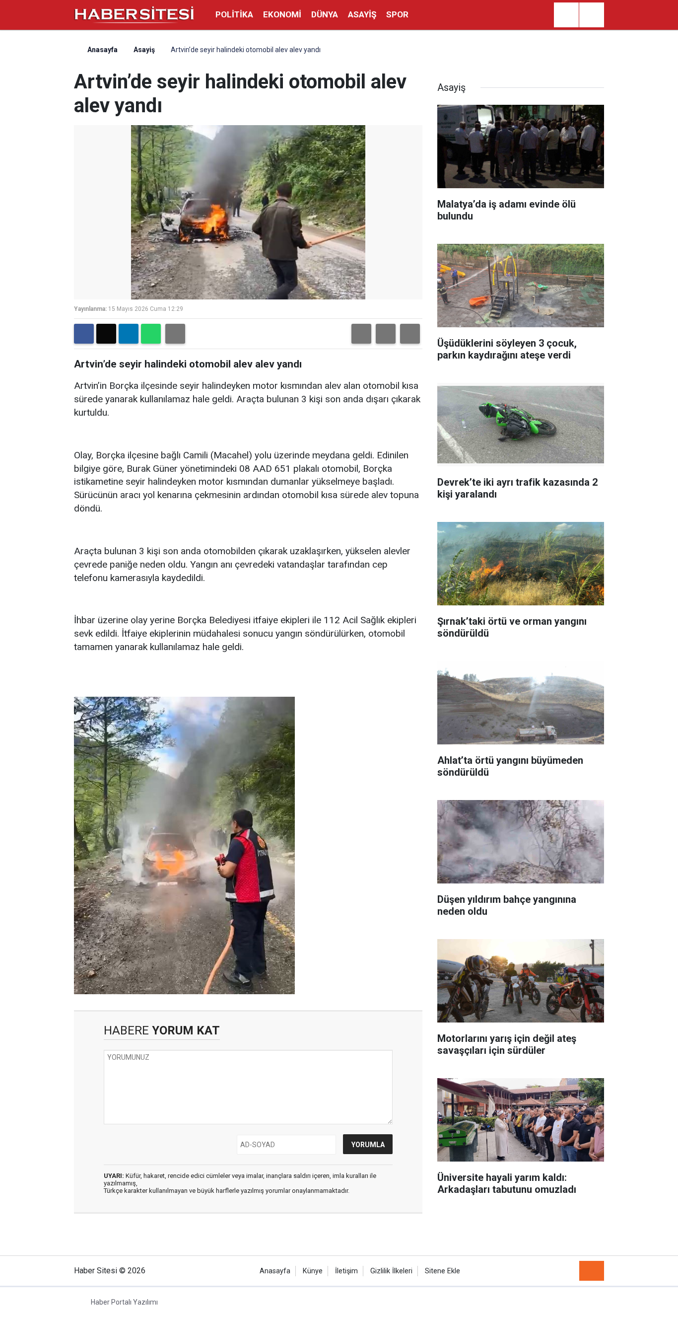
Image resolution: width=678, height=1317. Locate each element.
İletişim (346, 1271)
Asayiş (362, 14)
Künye (313, 1271)
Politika (234, 14)
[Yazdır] (175, 334)
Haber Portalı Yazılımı (124, 1302)
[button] (361, 334)
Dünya (324, 14)
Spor (397, 14)
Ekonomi (282, 14)
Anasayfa (102, 50)
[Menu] (592, 15)
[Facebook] (84, 334)
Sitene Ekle (442, 1271)
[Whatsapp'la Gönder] (151, 334)
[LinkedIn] (128, 334)
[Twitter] (106, 334)
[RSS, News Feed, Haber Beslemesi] (591, 1271)
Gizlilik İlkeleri (391, 1271)
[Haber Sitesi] (134, 14)
